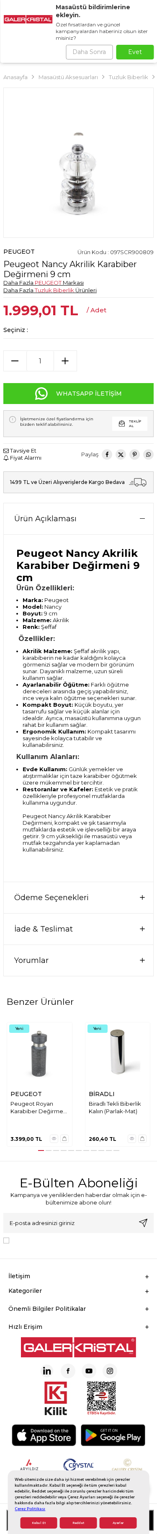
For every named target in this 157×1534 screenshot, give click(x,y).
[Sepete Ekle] (64, 1139)
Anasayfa (15, 77)
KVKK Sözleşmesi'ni (41, 1239)
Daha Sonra (89, 52)
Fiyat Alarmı (25, 457)
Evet (135, 52)
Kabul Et (39, 1523)
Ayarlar (118, 1523)
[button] (41, 1150)
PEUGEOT (19, 251)
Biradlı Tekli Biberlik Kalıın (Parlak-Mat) (115, 1107)
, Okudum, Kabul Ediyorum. (81, 1239)
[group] (78, 162)
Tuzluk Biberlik (128, 77)
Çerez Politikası (30, 1508)
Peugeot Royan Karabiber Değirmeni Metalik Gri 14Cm (39, 1107)
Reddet (78, 1523)
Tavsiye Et (22, 450)
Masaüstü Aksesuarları (68, 77)
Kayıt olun (143, 1223)
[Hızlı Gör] (54, 1139)
